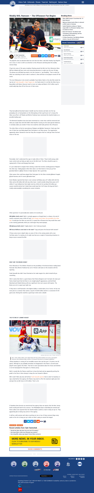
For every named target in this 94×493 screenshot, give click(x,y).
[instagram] (79, 459)
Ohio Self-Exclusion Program (26, 482)
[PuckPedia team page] (59, 55)
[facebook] (39, 55)
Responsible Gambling (82, 477)
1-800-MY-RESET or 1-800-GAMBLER (42, 480)
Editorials (30, 2)
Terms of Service (72, 477)
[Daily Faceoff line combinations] (55, 55)
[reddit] (52, 55)
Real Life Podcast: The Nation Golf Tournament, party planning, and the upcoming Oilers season (72, 33)
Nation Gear (62, 2)
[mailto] (49, 55)
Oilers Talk (22, 2)
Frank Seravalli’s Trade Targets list (25, 82)
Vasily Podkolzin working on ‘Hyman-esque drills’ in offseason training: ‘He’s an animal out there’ (73, 27)
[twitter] (42, 55)
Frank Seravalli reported (37, 377)
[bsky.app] (46, 55)
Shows (38, 2)
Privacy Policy (64, 477)
